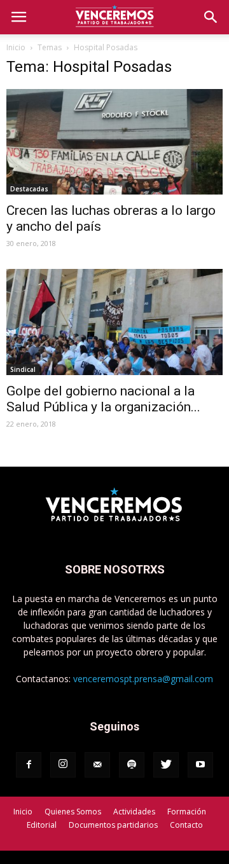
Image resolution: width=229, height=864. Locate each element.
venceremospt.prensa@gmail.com (143, 679)
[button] (211, 17)
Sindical (23, 369)
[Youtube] (200, 765)
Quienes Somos (73, 811)
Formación (186, 811)
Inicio (15, 47)
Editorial (42, 824)
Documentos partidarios (113, 824)
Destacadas (29, 188)
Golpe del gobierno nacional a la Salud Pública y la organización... (103, 399)
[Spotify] (131, 765)
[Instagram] (63, 765)
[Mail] (97, 765)
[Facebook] (28, 765)
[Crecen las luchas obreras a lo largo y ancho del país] (114, 142)
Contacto (186, 824)
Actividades (134, 811)
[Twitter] (166, 765)
